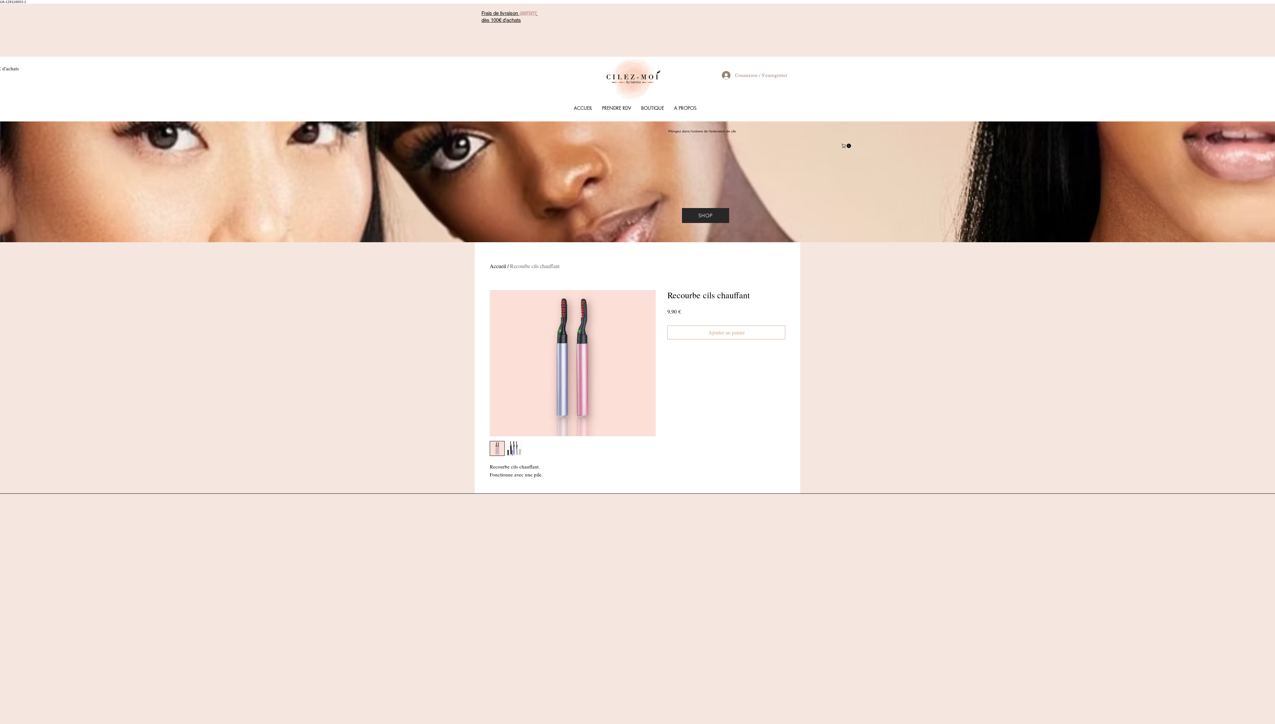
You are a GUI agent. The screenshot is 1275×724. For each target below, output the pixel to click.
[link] (846, 146)
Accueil (498, 265)
